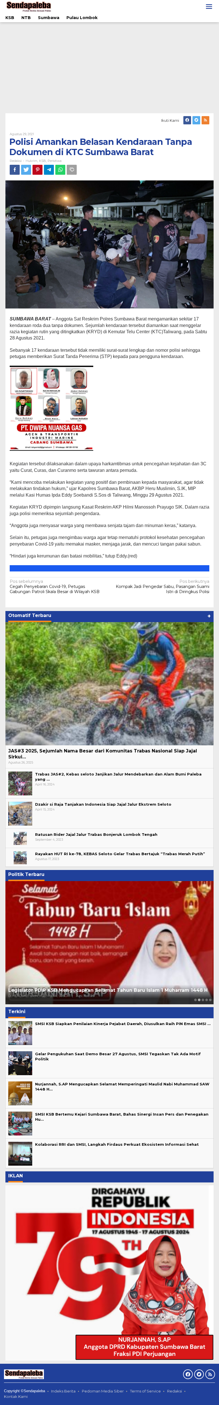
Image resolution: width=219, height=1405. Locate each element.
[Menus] (209, 6)
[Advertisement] (109, 68)
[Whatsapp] (60, 170)
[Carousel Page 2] (199, 1000)
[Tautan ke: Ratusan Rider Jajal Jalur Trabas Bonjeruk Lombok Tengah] (20, 837)
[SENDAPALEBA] (28, 6)
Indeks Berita (63, 1391)
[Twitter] (196, 120)
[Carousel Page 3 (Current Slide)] (203, 1000)
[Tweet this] (26, 170)
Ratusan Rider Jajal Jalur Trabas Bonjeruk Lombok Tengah (96, 834)
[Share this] (15, 170)
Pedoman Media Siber (103, 1391)
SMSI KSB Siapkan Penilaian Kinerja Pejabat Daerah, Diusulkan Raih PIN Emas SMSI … (122, 1023)
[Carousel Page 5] (210, 1000)
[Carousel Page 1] (195, 1000)
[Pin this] (37, 170)
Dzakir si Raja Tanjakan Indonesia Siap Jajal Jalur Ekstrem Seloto (103, 804)
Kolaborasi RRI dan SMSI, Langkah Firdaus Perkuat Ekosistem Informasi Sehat (117, 1144)
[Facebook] (187, 120)
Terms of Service (145, 1391)
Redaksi (174, 1391)
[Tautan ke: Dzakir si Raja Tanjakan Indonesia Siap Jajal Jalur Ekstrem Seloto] (20, 813)
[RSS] (205, 120)
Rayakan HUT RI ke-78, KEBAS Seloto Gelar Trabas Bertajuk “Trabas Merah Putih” (120, 853)
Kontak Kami (16, 1396)
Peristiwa (55, 161)
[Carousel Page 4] (206, 1000)
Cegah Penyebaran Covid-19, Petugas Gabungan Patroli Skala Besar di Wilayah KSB (55, 586)
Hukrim (31, 161)
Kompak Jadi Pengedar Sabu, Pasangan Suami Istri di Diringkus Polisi (162, 586)
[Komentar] (72, 170)
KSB (42, 161)
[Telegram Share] (49, 170)
